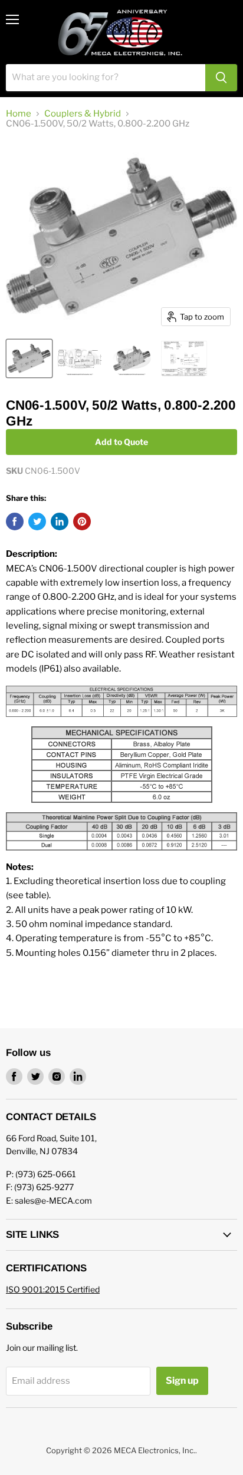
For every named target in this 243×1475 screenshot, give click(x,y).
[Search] (221, 77)
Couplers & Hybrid (82, 114)
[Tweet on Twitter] (37, 521)
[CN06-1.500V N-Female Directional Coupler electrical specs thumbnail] (184, 358)
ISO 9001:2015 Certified (53, 1289)
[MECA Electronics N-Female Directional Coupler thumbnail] (131, 358)
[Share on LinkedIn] (59, 521)
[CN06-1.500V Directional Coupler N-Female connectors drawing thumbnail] (79, 358)
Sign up (182, 1380)
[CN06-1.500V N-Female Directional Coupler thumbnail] (29, 358)
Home (18, 114)
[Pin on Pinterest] (82, 521)
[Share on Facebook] (15, 521)
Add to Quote (121, 442)
